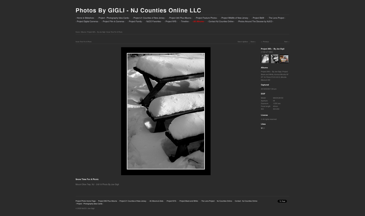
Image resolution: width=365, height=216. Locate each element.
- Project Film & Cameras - (113, 21)
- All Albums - (198, 21)
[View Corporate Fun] (284, 61)
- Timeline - (185, 21)
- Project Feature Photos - (206, 17)
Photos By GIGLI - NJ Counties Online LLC (138, 10)
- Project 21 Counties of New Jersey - (149, 17)
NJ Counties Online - (225, 201)
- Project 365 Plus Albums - (180, 17)
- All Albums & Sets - (156, 201)
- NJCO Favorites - (153, 21)
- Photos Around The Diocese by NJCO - (255, 21)
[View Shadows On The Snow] (265, 61)
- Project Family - (135, 21)
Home (78, 32)
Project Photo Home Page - (86, 201)
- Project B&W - (258, 17)
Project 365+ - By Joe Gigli (96, 32)
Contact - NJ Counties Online (245, 201)
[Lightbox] (166, 175)
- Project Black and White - (189, 201)
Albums (83, 32)
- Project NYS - (171, 21)
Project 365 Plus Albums (107, 201)
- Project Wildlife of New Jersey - (234, 17)
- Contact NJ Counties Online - (221, 21)
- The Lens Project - (276, 17)
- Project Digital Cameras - (87, 21)
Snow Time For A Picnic (114, 32)
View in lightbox (243, 42)
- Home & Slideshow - (85, 17)
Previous (266, 42)
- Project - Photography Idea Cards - (113, 17)
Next (285, 42)
